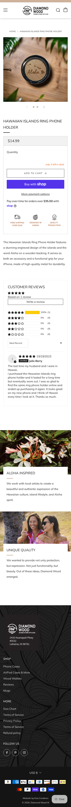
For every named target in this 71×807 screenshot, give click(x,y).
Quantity (12, 152)
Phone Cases (11, 666)
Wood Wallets (12, 678)
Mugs (6, 690)
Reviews (8, 684)
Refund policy (12, 733)
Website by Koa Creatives (35, 798)
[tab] (33, 107)
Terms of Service (13, 715)
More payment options (35, 194)
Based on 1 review (19, 297)
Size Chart (9, 709)
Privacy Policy (12, 721)
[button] (16, 312)
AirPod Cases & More (16, 672)
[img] (27, 356)
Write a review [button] (35, 302)
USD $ (33, 772)
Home (12, 31)
